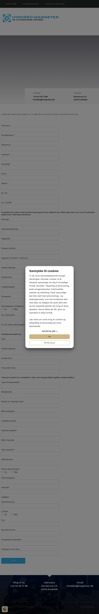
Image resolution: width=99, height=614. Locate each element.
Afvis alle (49, 343)
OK (49, 336)
